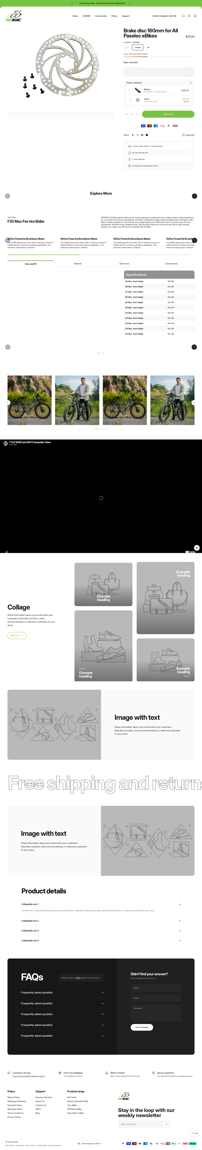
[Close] (132, 550)
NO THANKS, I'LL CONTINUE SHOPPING (84, 595)
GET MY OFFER (84, 580)
